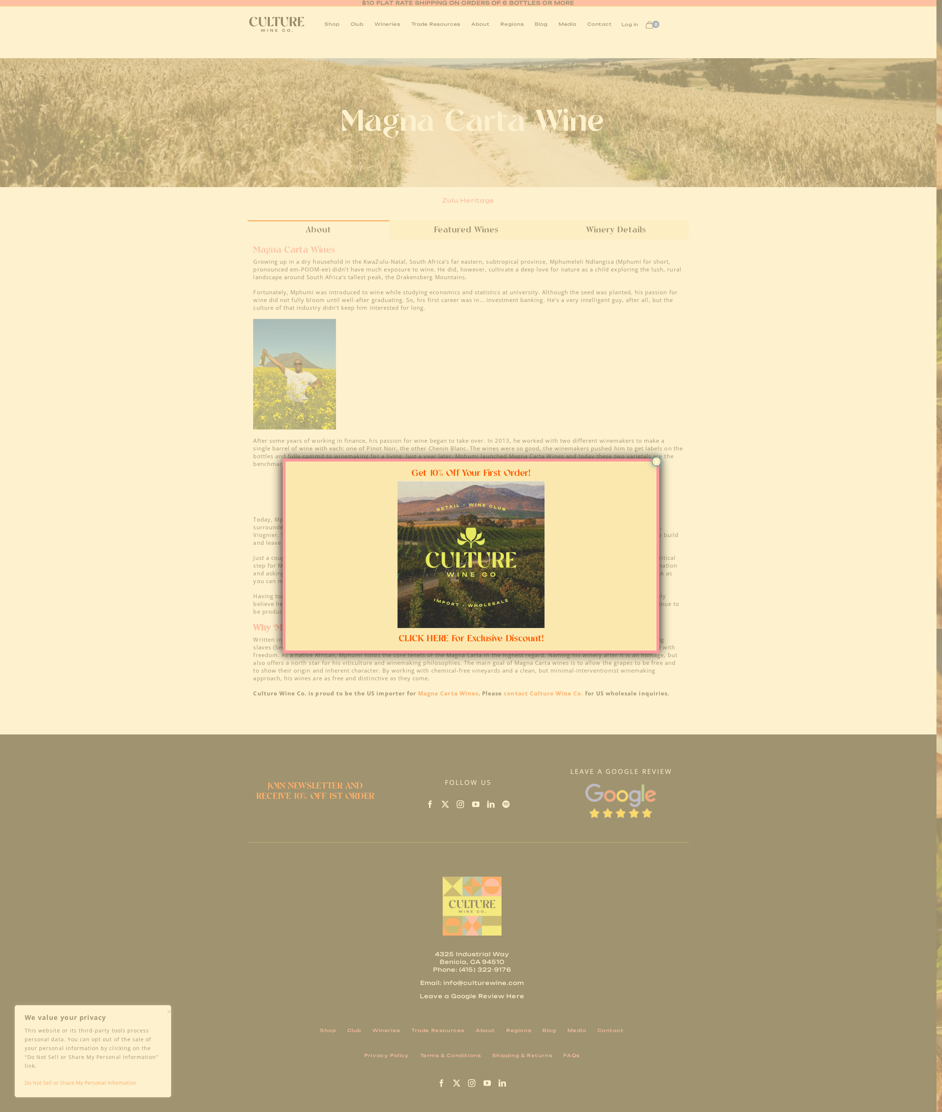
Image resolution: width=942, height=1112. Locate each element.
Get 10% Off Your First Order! (471, 473)
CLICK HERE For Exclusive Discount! (471, 638)
